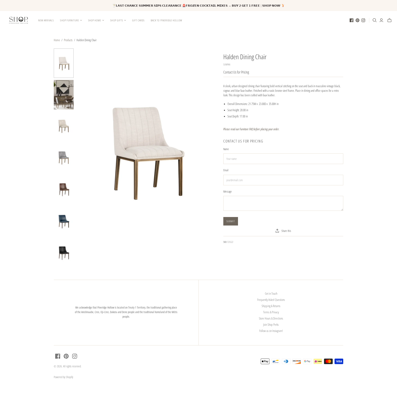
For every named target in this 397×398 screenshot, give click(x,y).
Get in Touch (271, 293)
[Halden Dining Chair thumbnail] (64, 63)
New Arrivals (46, 20)
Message (227, 191)
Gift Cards (138, 20)
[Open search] (375, 20)
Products (68, 40)
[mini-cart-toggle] (389, 20)
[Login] (381, 20)
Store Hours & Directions (271, 318)
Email (225, 170)
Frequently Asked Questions (271, 300)
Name (226, 149)
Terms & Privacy (271, 312)
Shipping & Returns (271, 306)
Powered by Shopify (63, 377)
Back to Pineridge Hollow (166, 20)
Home (57, 40)
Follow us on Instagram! (271, 331)
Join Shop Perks (271, 324)
